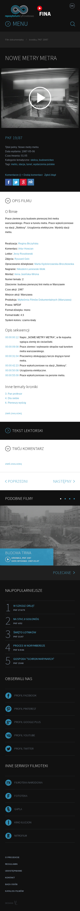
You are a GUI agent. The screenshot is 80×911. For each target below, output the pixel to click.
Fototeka (20, 796)
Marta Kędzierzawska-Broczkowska (54, 264)
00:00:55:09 (12, 375)
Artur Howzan (25, 248)
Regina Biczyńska (28, 243)
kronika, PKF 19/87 (38, 39)
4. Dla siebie (12, 398)
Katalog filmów (14, 891)
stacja (22, 164)
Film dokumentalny (14, 39)
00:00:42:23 (12, 365)
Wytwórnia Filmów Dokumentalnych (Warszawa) (44, 299)
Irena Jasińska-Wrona (27, 274)
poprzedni (18, 481)
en (72, 6)
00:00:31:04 (12, 356)
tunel (29, 164)
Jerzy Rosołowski (23, 253)
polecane (62, 572)
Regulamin (11, 864)
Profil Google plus (27, 722)
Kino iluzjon (22, 822)
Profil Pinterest (25, 709)
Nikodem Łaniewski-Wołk (31, 269)
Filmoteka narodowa (28, 782)
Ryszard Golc (22, 258)
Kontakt (10, 877)
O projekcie (12, 857)
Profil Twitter (23, 748)
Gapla (18, 809)
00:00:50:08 (12, 370)
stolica (34, 160)
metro (14, 164)
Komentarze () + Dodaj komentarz (24, 174)
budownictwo (46, 160)
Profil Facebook (25, 695)
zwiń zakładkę (13, 413)
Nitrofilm (20, 835)
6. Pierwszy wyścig (15, 402)
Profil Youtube (24, 735)
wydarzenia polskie (44, 164)
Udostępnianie (13, 871)
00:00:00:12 (12, 337)
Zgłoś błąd (50, 174)
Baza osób (11, 884)
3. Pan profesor (13, 393)
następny (62, 481)
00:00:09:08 (12, 346)
